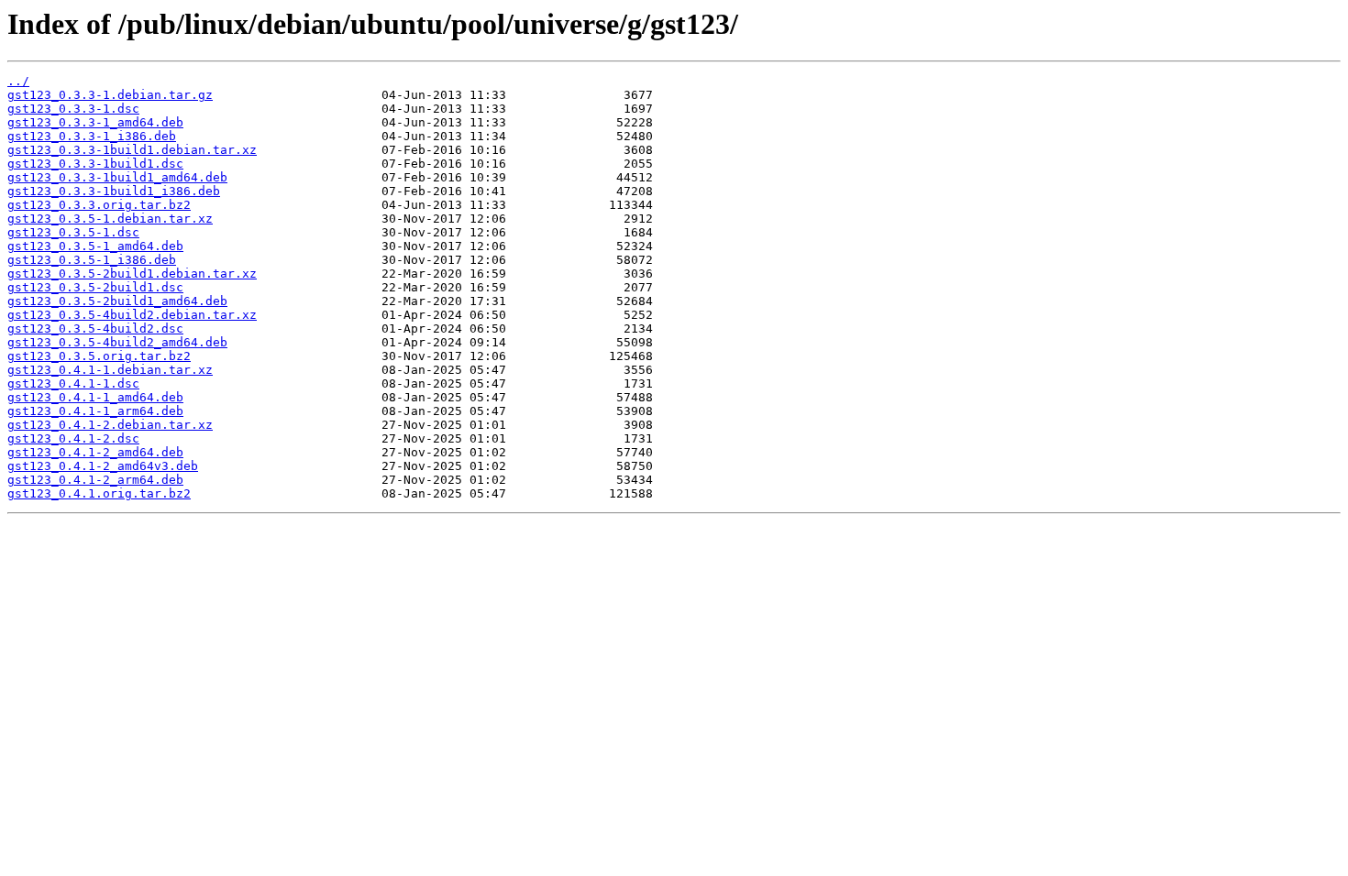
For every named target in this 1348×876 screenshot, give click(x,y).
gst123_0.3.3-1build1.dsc (95, 163)
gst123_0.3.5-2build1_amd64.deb (117, 301)
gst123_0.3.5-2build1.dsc (95, 287)
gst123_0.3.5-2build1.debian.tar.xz (132, 273)
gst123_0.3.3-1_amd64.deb (95, 122)
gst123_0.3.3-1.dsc (73, 108)
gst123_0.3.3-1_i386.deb (91, 136)
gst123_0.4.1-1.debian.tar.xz (110, 370)
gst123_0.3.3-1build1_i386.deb (113, 191)
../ (18, 81)
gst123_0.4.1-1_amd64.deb (95, 397)
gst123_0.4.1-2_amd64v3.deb (102, 466)
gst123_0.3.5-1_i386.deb (91, 260)
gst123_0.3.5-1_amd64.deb (95, 246)
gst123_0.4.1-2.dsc (73, 438)
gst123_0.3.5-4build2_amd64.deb (117, 342)
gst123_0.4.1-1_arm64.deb (95, 411)
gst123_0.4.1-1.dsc (73, 383)
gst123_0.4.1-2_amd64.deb (95, 452)
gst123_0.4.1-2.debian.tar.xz (110, 425)
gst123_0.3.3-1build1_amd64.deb (117, 177)
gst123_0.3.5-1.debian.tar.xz (110, 218)
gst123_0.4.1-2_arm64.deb (95, 480)
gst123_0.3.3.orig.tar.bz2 (99, 205)
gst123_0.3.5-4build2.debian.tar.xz (132, 315)
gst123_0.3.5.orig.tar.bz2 (99, 356)
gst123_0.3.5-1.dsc (73, 232)
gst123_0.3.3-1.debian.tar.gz (110, 95)
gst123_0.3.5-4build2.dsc (95, 328)
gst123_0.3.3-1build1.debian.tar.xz (132, 150)
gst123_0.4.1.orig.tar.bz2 (99, 493)
